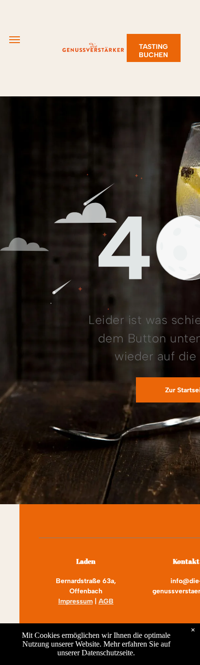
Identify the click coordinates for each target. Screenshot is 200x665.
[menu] (14, 39)
